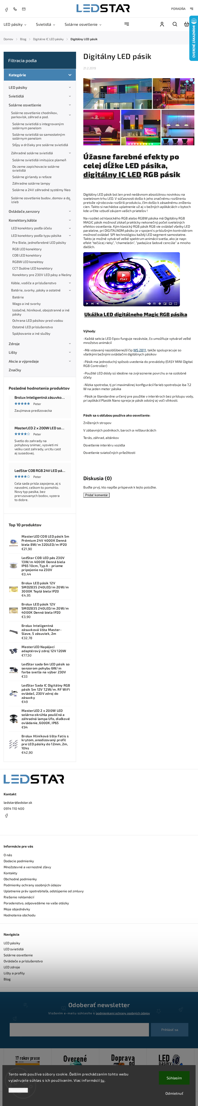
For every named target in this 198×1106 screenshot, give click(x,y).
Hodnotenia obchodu (19, 915)
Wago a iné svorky (26, 304)
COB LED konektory (27, 255)
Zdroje (14, 343)
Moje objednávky (17, 909)
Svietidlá (16, 96)
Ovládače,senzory (24, 211)
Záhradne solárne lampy (31, 183)
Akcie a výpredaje (24, 361)
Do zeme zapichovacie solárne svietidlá (35, 168)
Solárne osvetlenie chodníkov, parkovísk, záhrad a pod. (34, 115)
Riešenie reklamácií (19, 897)
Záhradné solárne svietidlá (32, 153)
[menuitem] (17, 24)
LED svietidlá (14, 949)
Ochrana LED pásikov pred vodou (37, 320)
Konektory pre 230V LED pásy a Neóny (41, 275)
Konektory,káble (23, 220)
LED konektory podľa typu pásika (36, 235)
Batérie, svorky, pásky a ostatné (36, 290)
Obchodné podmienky (20, 879)
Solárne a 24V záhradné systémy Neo (41, 190)
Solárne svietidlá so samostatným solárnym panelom (38, 136)
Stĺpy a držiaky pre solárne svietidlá (40, 145)
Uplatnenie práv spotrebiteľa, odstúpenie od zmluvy (44, 891)
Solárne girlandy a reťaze (32, 177)
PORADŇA (178, 9)
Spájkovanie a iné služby (31, 333)
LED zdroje (12, 967)
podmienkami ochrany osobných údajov (123, 1013)
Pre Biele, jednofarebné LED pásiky (39, 242)
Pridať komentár (96, 495)
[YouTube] (18, 827)
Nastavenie (18, 1090)
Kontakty (10, 873)
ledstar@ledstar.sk (18, 802)
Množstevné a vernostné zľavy (27, 867)
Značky (15, 370)
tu (103, 1080)
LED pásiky (18, 87)
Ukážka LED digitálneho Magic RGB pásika (135, 314)
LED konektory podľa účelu (31, 228)
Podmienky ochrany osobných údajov (32, 885)
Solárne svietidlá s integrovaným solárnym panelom (38, 126)
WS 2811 (139, 350)
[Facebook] (6, 9)
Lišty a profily (14, 973)
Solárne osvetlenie (25, 105)
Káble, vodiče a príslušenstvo (33, 283)
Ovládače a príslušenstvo (23, 961)
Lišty (13, 352)
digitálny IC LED (112, 174)
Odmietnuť (174, 1093)
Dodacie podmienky (19, 861)
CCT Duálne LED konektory (32, 268)
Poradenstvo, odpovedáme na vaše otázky (36, 903)
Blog (7, 979)
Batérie (18, 297)
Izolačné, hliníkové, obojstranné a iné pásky (41, 312)
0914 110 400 (14, 808)
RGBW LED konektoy (27, 262)
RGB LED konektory (27, 249)
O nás (8, 855)
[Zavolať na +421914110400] (16, 8)
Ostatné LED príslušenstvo (32, 327)
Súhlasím (174, 1078)
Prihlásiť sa (169, 1030)
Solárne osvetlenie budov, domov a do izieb (40, 200)
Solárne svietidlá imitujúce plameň (39, 160)
